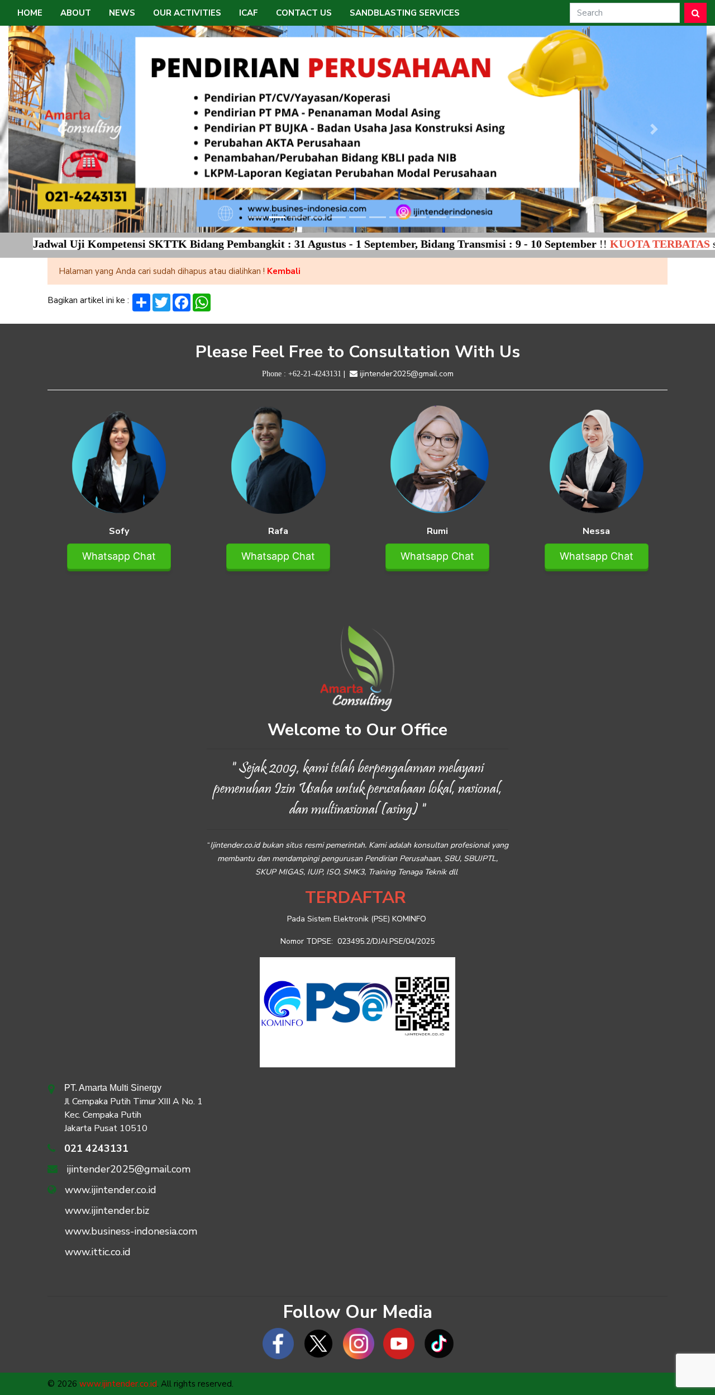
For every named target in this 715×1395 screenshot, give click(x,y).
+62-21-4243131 (314, 373)
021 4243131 (96, 1148)
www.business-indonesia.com (131, 1231)
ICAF (248, 12)
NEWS (122, 12)
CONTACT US (304, 12)
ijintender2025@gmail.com (407, 373)
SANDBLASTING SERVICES (405, 12)
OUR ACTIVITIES (187, 12)
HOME (29, 12)
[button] (60, 129)
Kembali (284, 271)
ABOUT (75, 12)
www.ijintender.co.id (110, 1190)
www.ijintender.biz (107, 1210)
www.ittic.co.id (98, 1252)
